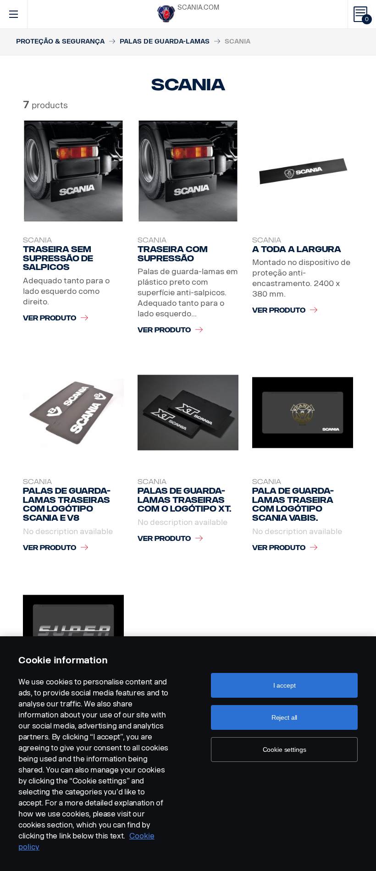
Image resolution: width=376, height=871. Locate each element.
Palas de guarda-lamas (165, 41)
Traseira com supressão (173, 254)
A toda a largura (296, 249)
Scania (37, 240)
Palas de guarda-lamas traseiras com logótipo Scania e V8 (67, 504)
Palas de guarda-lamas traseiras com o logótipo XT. (184, 499)
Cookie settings (284, 749)
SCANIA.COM (198, 7)
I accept (284, 685)
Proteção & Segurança (60, 41)
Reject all (284, 717)
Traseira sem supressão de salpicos (58, 258)
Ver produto (49, 318)
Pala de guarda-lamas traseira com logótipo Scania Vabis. (293, 504)
